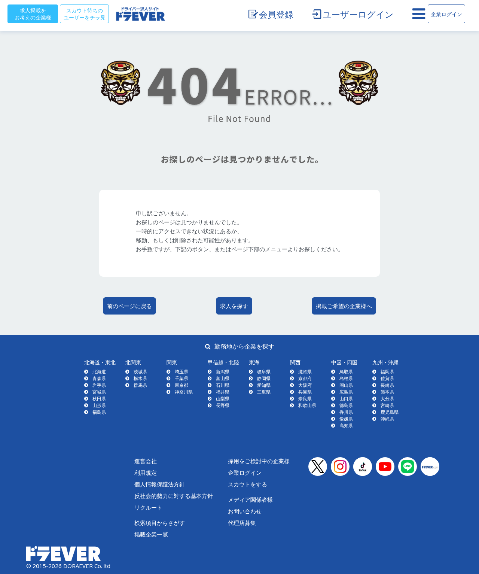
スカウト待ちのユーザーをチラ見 (85, 13)
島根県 (346, 378)
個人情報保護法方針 (159, 484)
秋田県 (99, 398)
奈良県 (305, 398)
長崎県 (387, 385)
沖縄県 (387, 419)
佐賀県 (387, 378)
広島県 (346, 392)
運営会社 (145, 461)
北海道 (99, 371)
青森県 (99, 378)
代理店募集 (242, 522)
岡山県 (346, 385)
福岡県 (387, 371)
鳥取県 (346, 371)
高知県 (346, 425)
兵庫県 (305, 392)
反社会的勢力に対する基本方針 (173, 495)
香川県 (346, 412)
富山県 (222, 378)
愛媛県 (346, 419)
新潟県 (222, 371)
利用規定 (145, 472)
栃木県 (140, 378)
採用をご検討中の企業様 (259, 461)
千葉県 (181, 378)
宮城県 (99, 392)
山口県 (346, 398)
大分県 (387, 398)
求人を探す (234, 306)
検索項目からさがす (159, 522)
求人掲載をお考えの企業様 (33, 13)
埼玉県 (181, 371)
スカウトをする (247, 484)
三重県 (264, 392)
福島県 (99, 412)
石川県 (222, 385)
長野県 (222, 405)
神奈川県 (184, 392)
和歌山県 (307, 405)
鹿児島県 (390, 412)
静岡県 (264, 378)
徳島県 (346, 405)
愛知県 (264, 385)
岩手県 (99, 385)
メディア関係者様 (250, 499)
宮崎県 (387, 405)
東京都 (181, 385)
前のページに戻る (129, 306)
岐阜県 (264, 371)
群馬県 (140, 385)
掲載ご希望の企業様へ (344, 306)
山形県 (99, 405)
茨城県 (140, 371)
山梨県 (222, 398)
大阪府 (305, 385)
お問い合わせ (245, 511)
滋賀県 (305, 371)
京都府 (305, 378)
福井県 (222, 392)
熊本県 (387, 392)
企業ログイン (446, 14)
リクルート (148, 507)
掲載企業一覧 (151, 534)
